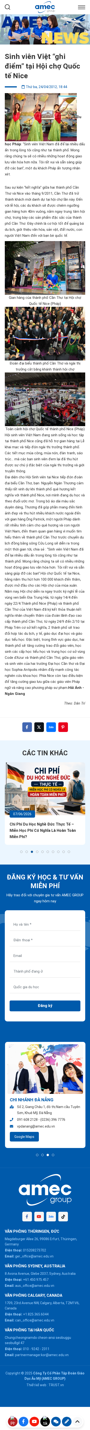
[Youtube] (39, 1216)
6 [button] (48, 852)
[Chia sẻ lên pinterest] (63, 727)
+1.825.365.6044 (35, 1314)
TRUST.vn (56, 1385)
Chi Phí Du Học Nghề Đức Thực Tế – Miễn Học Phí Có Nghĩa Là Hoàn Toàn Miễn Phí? (43, 830)
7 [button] (53, 852)
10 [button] (69, 852)
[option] (45, 29)
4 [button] (37, 852)
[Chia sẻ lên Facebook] (27, 727)
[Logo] (45, 7)
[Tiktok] (63, 1216)
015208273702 (34, 1250)
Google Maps (24, 1137)
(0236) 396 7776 (52, 1120)
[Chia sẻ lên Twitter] (39, 727)
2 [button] (26, 852)
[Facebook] (27, 1216)
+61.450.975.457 (35, 1280)
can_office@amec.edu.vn (34, 1320)
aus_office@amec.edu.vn (34, 1286)
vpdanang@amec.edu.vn (36, 1126)
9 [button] (63, 852)
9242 (35, 1349)
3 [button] (32, 852)
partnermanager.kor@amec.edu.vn (42, 1355)
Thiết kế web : (37, 1385)
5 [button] (42, 852)
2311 (45, 1349)
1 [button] (21, 852)
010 (26, 1349)
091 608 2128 (27, 1120)
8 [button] (58, 852)
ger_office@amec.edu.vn (34, 1256)
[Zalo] (51, 1216)
